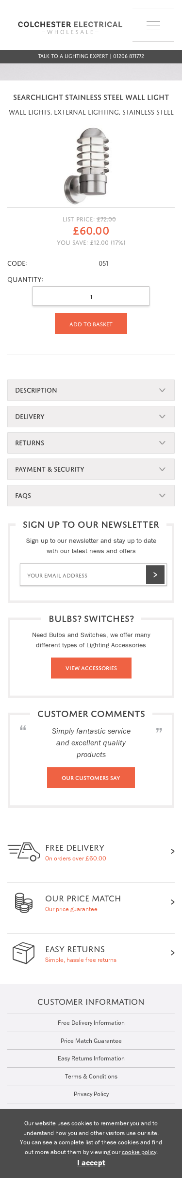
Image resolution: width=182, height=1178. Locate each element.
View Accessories (91, 667)
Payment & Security (49, 468)
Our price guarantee (83, 901)
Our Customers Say (91, 777)
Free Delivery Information (91, 1022)
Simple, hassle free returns (80, 952)
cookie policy (139, 1152)
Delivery (30, 415)
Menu (141, 41)
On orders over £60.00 (75, 850)
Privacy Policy (91, 1094)
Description (36, 389)
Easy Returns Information (91, 1058)
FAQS (23, 494)
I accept (91, 1162)
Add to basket (91, 323)
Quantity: (25, 278)
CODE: (17, 262)
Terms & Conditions (91, 1076)
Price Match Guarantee (91, 1041)
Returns (29, 442)
